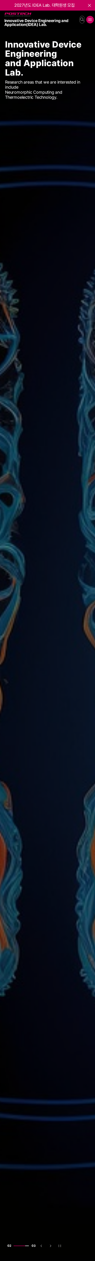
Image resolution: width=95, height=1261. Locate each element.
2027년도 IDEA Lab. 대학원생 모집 (44, 5)
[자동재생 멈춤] (59, 1245)
